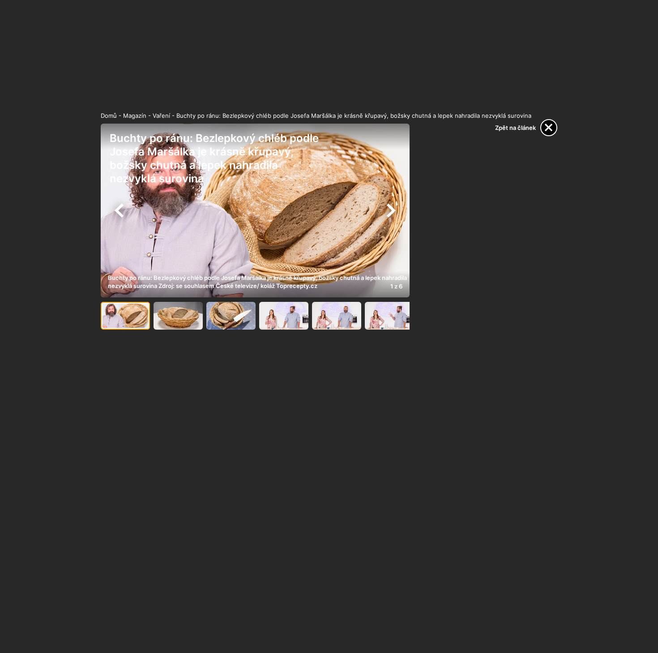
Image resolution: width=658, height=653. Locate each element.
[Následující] (390, 210)
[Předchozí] (119, 210)
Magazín (134, 115)
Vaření (161, 115)
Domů (109, 115)
